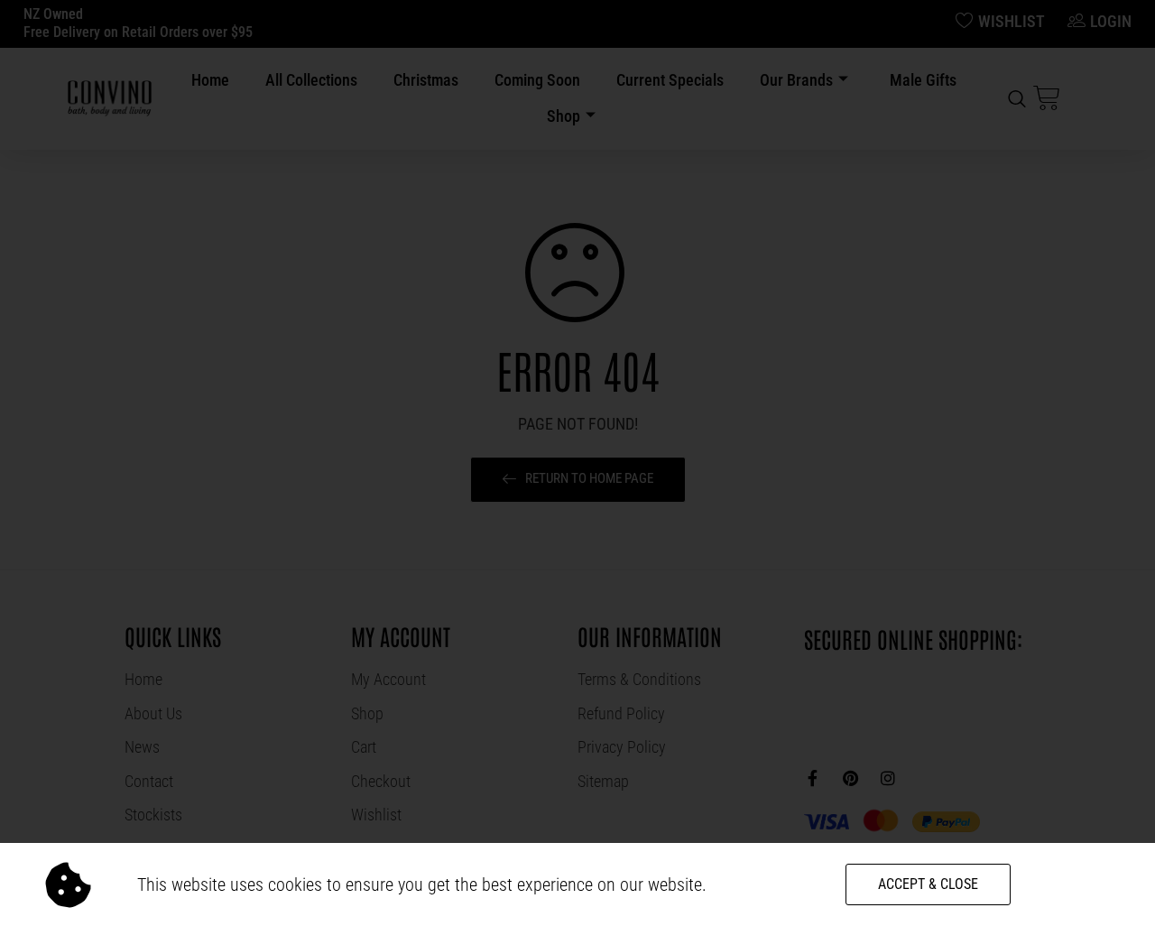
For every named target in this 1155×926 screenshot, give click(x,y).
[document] (577, 463)
